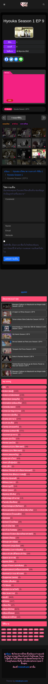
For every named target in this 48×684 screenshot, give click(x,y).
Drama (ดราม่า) (9, 419)
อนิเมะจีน (6, 605)
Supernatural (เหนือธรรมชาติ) (15, 569)
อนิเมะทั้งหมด (8, 613)
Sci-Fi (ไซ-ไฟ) (8, 526)
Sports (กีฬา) (8, 561)
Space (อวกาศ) (9, 558)
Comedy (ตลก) (8, 407)
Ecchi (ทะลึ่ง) (8, 423)
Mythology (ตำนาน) (10, 498)
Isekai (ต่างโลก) (9, 458)
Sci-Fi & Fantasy (9, 530)
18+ (4, 387)
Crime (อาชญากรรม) (11, 411)
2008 (36, 633)
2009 (41, 633)
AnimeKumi (23, 667)
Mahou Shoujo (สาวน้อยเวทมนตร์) (17, 470)
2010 (3, 636)
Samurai (6, 518)
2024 (36, 640)
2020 (14, 640)
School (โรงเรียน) (10, 522)
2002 (3, 633)
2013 (20, 636)
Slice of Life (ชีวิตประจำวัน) (14, 554)
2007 (30, 633)
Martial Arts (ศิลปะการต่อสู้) (14, 474)
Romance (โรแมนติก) (11, 514)
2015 (30, 636)
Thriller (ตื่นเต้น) (9, 581)
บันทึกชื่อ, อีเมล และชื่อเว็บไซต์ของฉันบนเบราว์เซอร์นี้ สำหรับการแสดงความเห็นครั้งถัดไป (23, 248)
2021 (20, 640)
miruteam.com (21, 681)
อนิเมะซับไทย (8, 609)
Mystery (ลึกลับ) (9, 494)
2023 (30, 640)
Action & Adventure (10, 395)
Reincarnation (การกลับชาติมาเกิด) (17, 510)
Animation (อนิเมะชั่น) (11, 403)
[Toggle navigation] (4, 4)
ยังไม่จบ (5, 601)
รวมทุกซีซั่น (16, 118)
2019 (9, 640)
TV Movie (6, 585)
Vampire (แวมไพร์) (10, 589)
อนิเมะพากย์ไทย (9, 617)
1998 (25, 629)
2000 (36, 629)
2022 (25, 640)
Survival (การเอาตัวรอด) (13, 573)
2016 (36, 636)
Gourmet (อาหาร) (10, 435)
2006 (25, 633)
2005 (20, 633)
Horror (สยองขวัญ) (10, 454)
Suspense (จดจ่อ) (10, 577)
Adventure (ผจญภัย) (11, 399)
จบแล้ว (5, 597)
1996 (20, 629)
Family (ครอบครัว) (10, 427)
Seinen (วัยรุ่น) (8, 538)
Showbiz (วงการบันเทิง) (12, 550)
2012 (14, 636)
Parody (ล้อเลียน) (9, 502)
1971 (3, 629)
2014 (25, 636)
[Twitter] (11, 59)
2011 (9, 636)
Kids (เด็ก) (6, 466)
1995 (14, 629)
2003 (9, 633)
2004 (14, 633)
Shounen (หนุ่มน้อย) (11, 546)
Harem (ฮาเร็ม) (9, 439)
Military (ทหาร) (8, 482)
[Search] (43, 4)
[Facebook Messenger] (16, 59)
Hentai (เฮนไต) (8, 443)
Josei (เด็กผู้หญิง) (9, 462)
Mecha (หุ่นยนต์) (9, 478)
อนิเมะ (8, 654)
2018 (3, 640)
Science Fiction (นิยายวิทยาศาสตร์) (17, 534)
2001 (41, 629)
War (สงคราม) (8, 593)
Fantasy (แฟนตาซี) (10, 431)
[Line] (21, 59)
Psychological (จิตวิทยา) (13, 506)
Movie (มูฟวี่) (7, 486)
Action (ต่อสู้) (7, 391)
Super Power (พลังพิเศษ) (13, 565)
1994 (9, 629)
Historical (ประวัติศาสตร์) (13, 447)
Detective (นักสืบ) (9, 415)
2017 (41, 636)
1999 (30, 629)
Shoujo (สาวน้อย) (10, 542)
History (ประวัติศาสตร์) (12, 450)
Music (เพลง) (8, 490)
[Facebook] (6, 59)
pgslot (24, 292)
